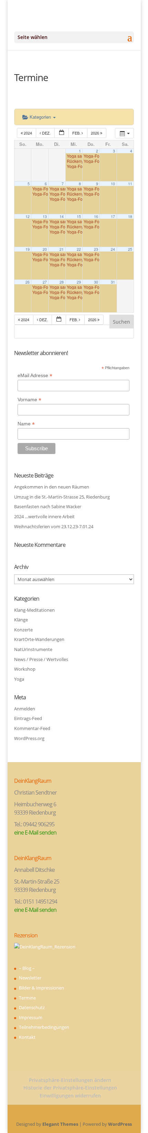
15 (79, 216)
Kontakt (27, 1037)
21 (62, 249)
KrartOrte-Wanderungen (39, 639)
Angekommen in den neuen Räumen (51, 487)
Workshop (24, 669)
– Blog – (27, 968)
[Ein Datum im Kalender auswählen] (61, 133)
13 (45, 216)
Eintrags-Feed (28, 718)
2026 (95, 133)
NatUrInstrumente (33, 649)
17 (113, 216)
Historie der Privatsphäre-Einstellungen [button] (70, 1087)
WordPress (120, 1124)
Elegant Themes (60, 1124)
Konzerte (23, 630)
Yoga (19, 679)
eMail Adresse (35, 375)
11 (130, 183)
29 (79, 282)
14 (62, 216)
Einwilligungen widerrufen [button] (70, 1095)
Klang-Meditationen (34, 610)
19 (27, 249)
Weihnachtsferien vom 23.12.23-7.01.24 (53, 526)
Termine (27, 998)
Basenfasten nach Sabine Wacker (47, 506)
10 (113, 183)
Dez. (46, 133)
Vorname (29, 399)
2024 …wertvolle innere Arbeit (44, 516)
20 (45, 249)
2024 (28, 133)
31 (113, 282)
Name (26, 424)
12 (27, 216)
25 (130, 249)
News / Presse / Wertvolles (41, 659)
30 (96, 282)
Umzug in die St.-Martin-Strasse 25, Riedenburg (62, 497)
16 (96, 216)
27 (45, 282)
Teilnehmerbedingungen (44, 1027)
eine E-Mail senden (35, 832)
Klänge (21, 620)
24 (113, 249)
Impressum (30, 1017)
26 (27, 282)
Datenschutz (32, 1007)
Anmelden (24, 709)
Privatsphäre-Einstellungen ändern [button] (70, 1080)
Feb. (77, 133)
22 (79, 249)
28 (62, 282)
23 (96, 249)
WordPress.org (29, 738)
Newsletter (30, 978)
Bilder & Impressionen (41, 988)
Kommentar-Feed (32, 728)
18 (130, 216)
